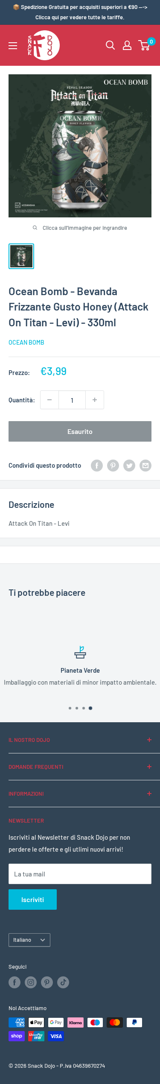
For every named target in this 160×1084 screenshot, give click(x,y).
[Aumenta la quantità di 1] (95, 400)
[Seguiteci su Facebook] (14, 982)
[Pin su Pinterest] (113, 465)
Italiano (22, 939)
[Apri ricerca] (110, 45)
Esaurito (80, 431)
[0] (144, 45)
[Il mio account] (127, 45)
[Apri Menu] (13, 45)
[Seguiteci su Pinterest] (47, 982)
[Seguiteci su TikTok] (63, 982)
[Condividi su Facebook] (97, 465)
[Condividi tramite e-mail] (145, 465)
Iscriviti (32, 899)
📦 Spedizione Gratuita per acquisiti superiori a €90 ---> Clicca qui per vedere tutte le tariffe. (80, 12)
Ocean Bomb (26, 342)
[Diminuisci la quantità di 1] (49, 400)
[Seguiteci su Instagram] (31, 982)
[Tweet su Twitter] (129, 465)
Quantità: (22, 400)
